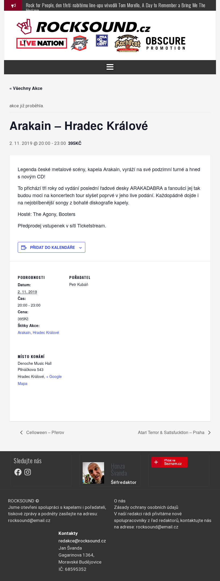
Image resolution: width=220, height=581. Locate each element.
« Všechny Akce (25, 88)
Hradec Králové (46, 332)
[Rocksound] (83, 26)
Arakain (24, 332)
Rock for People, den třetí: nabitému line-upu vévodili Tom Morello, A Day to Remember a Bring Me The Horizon (116, 8)
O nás (120, 500)
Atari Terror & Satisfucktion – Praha (172, 432)
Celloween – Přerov (44, 432)
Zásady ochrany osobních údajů (146, 507)
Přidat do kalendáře (52, 247)
